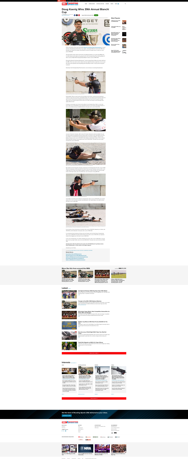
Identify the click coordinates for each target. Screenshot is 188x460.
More (69, 288)
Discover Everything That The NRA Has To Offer (101, 454)
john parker (90, 250)
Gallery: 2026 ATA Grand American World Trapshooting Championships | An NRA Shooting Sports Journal (117, 280)
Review (100, 380)
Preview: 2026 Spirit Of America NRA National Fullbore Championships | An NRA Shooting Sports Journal (85, 388)
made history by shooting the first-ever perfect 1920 (77, 135)
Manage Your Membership (115, 430)
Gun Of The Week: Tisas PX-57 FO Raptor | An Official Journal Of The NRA (118, 382)
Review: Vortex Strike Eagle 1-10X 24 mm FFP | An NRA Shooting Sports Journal (101, 386)
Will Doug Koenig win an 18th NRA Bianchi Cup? (76, 255)
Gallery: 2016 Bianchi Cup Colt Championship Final (77, 257)
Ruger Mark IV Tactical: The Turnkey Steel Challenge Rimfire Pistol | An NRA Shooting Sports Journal (102, 389)
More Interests (73, 362)
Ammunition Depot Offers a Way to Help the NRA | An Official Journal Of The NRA (69, 377)
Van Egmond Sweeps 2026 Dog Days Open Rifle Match (92, 291)
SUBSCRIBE (67, 415)
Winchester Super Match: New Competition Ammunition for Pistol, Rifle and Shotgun (94, 312)
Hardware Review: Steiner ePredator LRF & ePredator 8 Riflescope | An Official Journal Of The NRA (101, 377)
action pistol (81, 250)
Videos (111, 3)
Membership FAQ (113, 429)
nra (79, 379)
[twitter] (77, 14)
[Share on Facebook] (75, 14)
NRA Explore (97, 427)
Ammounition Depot (66, 379)
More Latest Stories (98, 353)
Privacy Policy (63, 458)
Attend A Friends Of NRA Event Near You (118, 454)
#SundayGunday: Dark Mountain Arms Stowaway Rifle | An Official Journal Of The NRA (118, 377)
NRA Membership (114, 426)
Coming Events (92, 3)
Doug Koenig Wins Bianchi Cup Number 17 (75, 258)
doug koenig (71, 250)
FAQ (82, 458)
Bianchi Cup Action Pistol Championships (92, 47)
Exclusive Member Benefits (115, 427)
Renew (70, 0)
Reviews (107, 3)
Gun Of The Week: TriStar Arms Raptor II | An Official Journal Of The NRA (118, 389)
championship (86, 250)
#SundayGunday (114, 380)
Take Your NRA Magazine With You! (68, 454)
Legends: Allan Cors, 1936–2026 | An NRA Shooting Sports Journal (85, 385)
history (87, 379)
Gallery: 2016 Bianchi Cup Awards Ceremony (75, 259)
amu (78, 250)
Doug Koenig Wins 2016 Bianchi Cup (74, 254)
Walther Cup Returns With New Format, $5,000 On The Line (92, 322)
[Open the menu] (118, 4)
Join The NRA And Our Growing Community (85, 454)
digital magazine (87, 245)
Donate (73, 0)
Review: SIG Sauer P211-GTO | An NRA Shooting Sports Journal (101, 382)
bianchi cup (75, 250)
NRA (73, 379)
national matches (83, 379)
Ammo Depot (71, 379)
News (86, 3)
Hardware (97, 380)
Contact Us (63, 426)
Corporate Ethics (74, 458)
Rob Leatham (68, 167)
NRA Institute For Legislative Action (100, 426)
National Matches (100, 3)
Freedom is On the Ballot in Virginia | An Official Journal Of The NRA (118, 386)
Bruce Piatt (95, 104)
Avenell (99, 240)
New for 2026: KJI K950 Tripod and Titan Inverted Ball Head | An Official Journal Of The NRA (69, 381)
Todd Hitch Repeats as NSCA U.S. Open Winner (90, 342)
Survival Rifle (122, 380)
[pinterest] (79, 14)
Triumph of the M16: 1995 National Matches (89, 301)
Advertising (63, 427)
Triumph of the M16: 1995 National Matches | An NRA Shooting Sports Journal (68, 280)
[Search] (125, 4)
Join (67, 0)
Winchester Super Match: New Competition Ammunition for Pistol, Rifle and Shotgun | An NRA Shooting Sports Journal (101, 280)
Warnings (79, 458)
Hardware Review (104, 380)
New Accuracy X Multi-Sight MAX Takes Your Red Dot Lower (92, 332)
